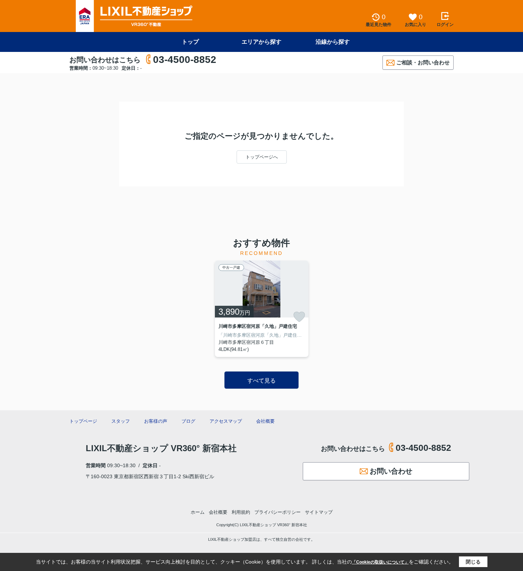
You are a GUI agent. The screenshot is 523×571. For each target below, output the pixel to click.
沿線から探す (333, 42)
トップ (190, 42)
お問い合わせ (391, 471)
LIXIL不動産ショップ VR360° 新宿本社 (161, 448)
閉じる (473, 562)
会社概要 (265, 421)
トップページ (83, 421)
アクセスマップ (226, 421)
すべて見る (261, 381)
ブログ (188, 421)
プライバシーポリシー (277, 512)
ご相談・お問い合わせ (423, 62)
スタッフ (120, 421)
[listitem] (262, 309)
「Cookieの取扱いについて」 (380, 562)
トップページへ (261, 157)
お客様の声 (155, 421)
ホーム (198, 512)
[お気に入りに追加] (299, 316)
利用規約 (241, 512)
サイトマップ (319, 512)
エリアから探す (261, 42)
